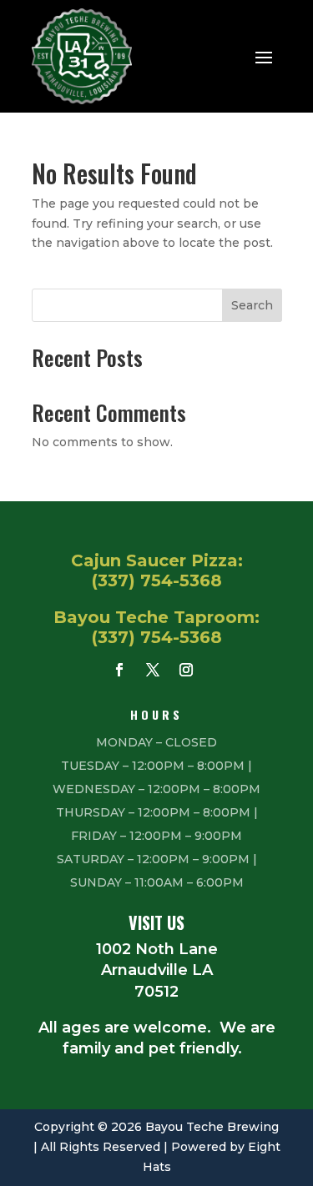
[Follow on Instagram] (186, 669)
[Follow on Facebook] (119, 669)
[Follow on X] (152, 669)
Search (252, 305)
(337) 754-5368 (157, 580)
